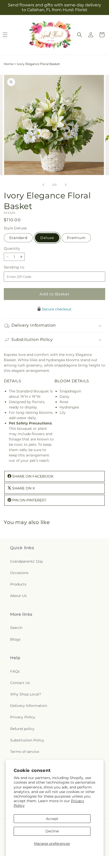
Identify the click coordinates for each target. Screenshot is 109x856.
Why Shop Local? (25, 694)
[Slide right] (65, 184)
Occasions (19, 572)
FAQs (15, 671)
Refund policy (22, 728)
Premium (76, 237)
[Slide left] (43, 184)
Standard (18, 237)
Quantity (12, 248)
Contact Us (20, 682)
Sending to (22, 267)
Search (16, 627)
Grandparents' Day (26, 561)
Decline (52, 831)
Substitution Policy (27, 740)
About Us (18, 595)
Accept (52, 818)
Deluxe (47, 237)
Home (8, 64)
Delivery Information (28, 705)
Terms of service (24, 751)
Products (18, 584)
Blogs (15, 639)
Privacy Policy (22, 717)
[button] (79, 34)
